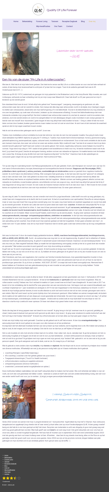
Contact (6, 474)
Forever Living (8, 459)
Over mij (6, 468)
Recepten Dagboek (10, 463)
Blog (5, 466)
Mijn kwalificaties (9, 470)
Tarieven (6, 461)
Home (6, 455)
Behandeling (8, 457)
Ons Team (7, 472)
